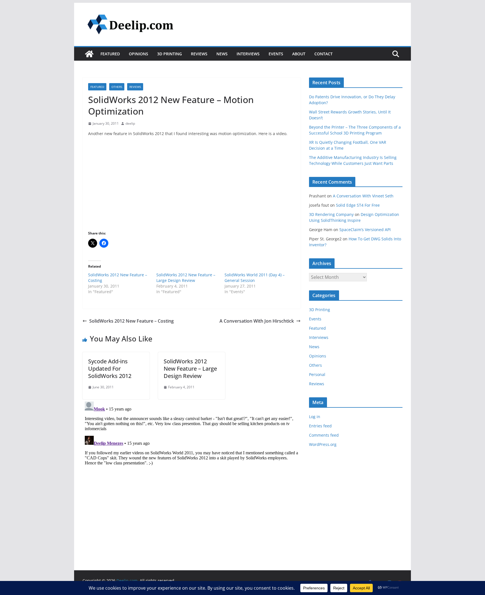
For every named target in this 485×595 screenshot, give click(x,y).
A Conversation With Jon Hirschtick (256, 321)
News (222, 53)
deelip (130, 123)
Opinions (138, 53)
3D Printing (169, 53)
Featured (110, 53)
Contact (323, 53)
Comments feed (324, 435)
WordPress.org (323, 444)
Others (116, 87)
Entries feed (320, 425)
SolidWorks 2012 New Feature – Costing (131, 321)
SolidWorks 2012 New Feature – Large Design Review (185, 277)
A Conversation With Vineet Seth (363, 196)
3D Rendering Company (331, 214)
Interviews (248, 53)
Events (276, 53)
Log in (314, 416)
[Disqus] (192, 469)
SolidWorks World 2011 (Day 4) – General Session (255, 277)
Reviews (199, 53)
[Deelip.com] (89, 54)
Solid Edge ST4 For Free (358, 205)
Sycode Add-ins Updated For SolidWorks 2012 (109, 368)
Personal (317, 374)
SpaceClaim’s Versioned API (365, 229)
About (298, 53)
